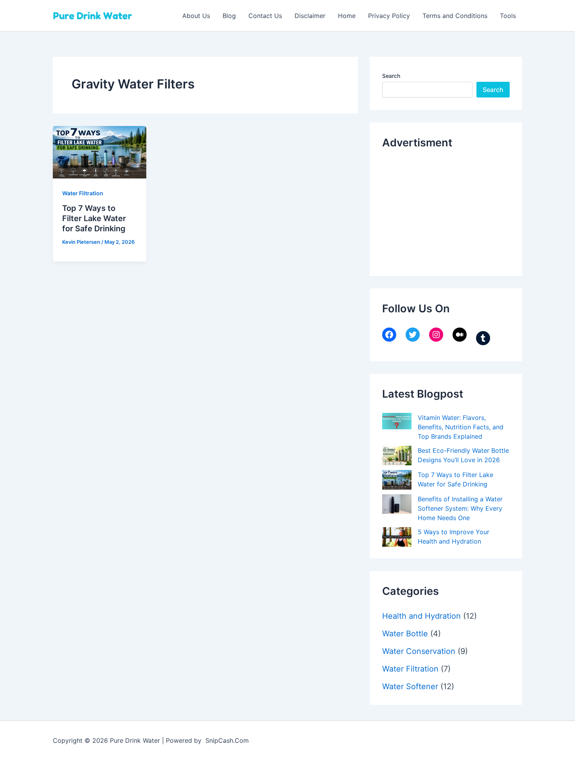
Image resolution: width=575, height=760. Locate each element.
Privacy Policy (389, 16)
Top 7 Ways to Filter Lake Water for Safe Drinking (94, 218)
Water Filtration (82, 193)
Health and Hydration (421, 616)
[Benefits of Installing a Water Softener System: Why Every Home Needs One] (396, 504)
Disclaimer (310, 16)
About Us (196, 16)
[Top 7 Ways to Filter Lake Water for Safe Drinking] (396, 480)
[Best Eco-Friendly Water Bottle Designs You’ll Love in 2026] (396, 455)
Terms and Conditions (454, 16)
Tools (508, 16)
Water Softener (410, 686)
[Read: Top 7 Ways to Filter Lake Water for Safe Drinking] (99, 151)
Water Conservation (418, 651)
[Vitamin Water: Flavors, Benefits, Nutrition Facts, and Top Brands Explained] (396, 421)
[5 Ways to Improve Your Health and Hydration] (396, 537)
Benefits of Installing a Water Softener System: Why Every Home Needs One (460, 508)
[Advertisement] (441, 210)
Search (391, 75)
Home (347, 16)
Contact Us (265, 16)
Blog (229, 16)
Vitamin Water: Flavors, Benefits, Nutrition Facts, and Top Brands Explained (460, 427)
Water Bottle (405, 633)
